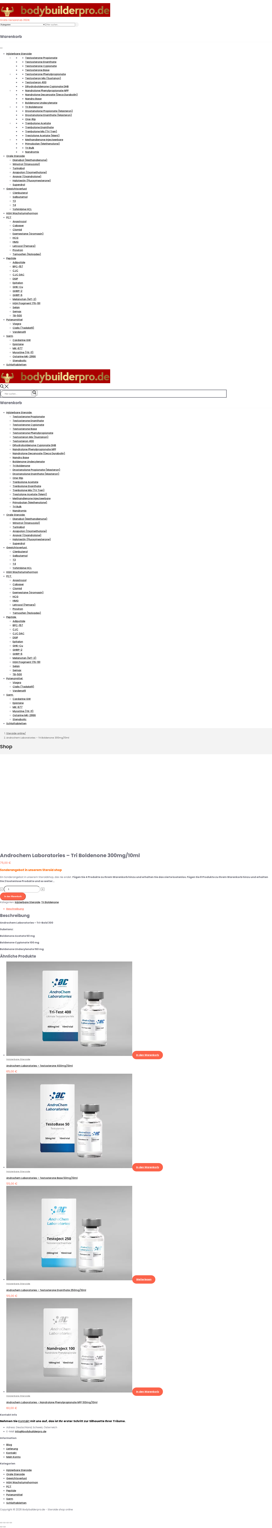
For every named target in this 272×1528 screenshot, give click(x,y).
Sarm (9, 336)
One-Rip (30, 119)
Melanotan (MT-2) (24, 299)
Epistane (18, 344)
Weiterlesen (143, 1279)
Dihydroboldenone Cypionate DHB (47, 86)
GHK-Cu (18, 287)
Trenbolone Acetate (38, 123)
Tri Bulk (29, 148)
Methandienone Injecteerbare (44, 139)
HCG (15, 238)
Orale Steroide (15, 156)
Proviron (18, 250)
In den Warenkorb (13, 896)
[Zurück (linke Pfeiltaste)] (1, 1526)
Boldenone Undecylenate (41, 103)
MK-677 (18, 348)
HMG (16, 242)
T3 (14, 201)
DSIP (15, 279)
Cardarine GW (22, 340)
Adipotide (19, 262)
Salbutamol (20, 197)
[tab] (139, 909)
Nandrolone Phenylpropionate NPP (47, 90)
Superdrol (19, 184)
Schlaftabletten (16, 364)
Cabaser (18, 225)
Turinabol (19, 168)
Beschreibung (15, 909)
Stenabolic (19, 360)
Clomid (17, 229)
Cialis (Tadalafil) (23, 328)
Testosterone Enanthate (40, 62)
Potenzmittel (14, 319)
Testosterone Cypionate (41, 66)
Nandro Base (33, 99)
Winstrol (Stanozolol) (26, 164)
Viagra (17, 324)
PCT (8, 217)
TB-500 (17, 315)
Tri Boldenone (34, 107)
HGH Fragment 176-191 (26, 303)
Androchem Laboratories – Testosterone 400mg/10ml (39, 1065)
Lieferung (12, 1449)
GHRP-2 (17, 291)
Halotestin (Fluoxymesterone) (32, 180)
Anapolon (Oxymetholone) (30, 172)
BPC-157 (18, 266)
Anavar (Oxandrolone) (27, 176)
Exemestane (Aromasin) (28, 234)
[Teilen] (4, 1522)
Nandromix (32, 152)
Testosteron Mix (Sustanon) (43, 78)
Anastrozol (19, 221)
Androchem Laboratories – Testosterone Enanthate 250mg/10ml (46, 1290)
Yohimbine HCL (22, 209)
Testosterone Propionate (41, 58)
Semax (17, 311)
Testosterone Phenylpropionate (45, 74)
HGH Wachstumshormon (22, 213)
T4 (14, 205)
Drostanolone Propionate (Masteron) (49, 111)
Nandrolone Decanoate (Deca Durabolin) (51, 94)
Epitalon (18, 283)
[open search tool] (4, 387)
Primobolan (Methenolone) (42, 144)
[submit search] (34, 392)
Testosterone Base (37, 70)
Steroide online (15, 733)
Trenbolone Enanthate (39, 127)
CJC (15, 270)
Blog (9, 1444)
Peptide (11, 258)
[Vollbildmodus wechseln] (7, 1522)
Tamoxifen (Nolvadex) (27, 254)
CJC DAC (18, 274)
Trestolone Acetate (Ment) (42, 135)
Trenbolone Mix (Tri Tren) (41, 131)
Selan (16, 307)
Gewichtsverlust (16, 189)
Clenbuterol (20, 193)
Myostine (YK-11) (23, 352)
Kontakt (24, 1421)
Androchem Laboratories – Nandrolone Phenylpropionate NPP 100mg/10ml (51, 1402)
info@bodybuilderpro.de (30, 1431)
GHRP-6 (17, 295)
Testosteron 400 (35, 82)
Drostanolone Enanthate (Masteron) (48, 115)
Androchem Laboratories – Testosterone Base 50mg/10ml (42, 1178)
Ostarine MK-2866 (24, 356)
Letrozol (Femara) (24, 246)
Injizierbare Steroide (19, 54)
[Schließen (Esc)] (1, 1522)
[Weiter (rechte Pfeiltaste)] (4, 1526)
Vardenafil (19, 332)
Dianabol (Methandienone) (30, 160)
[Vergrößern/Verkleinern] (10, 1522)
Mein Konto (13, 1457)
